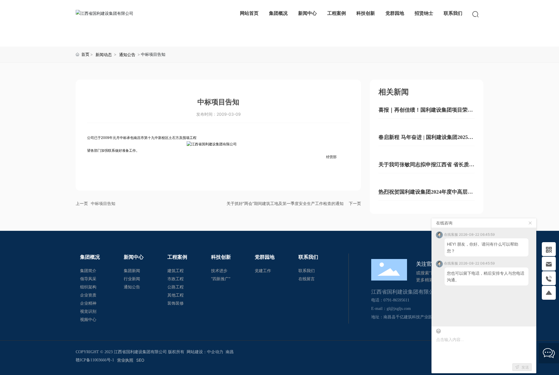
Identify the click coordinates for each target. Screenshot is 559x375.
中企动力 (215, 352)
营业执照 (125, 360)
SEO (140, 360)
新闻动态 (103, 54)
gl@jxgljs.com (399, 308)
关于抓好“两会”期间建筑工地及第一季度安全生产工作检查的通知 (285, 203)
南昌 (230, 352)
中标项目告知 (103, 203)
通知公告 (127, 54)
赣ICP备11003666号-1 (95, 360)
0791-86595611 (396, 300)
